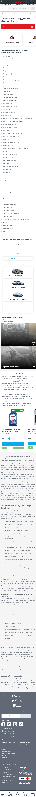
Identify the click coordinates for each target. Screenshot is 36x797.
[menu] (3, 794)
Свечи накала (7, 187)
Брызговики (7, 68)
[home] (2, 13)
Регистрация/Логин (24, 745)
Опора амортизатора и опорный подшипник (17, 118)
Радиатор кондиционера (11, 154)
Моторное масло (8, 115)
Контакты (4, 778)
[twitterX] (21, 724)
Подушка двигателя (9, 124)
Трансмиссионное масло (11, 214)
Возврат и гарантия (7, 760)
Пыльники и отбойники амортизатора (15, 148)
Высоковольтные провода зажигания (15, 80)
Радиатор (6, 151)
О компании (5, 772)
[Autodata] (25, 783)
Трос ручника (7, 217)
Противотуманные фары (11, 136)
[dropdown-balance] (33, 794)
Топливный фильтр (9, 205)
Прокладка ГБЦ (8, 130)
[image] (13, 417)
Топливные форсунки (10, 199)
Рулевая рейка (8, 169)
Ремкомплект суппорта (10, 166)
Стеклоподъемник (9, 190)
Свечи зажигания (8, 184)
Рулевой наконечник (10, 175)
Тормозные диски (9, 208)
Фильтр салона (8, 225)
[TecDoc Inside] (25, 773)
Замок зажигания (8, 95)
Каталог (3, 745)
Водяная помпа (8, 71)
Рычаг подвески (8, 178)
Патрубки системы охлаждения (13, 121)
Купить (13, 444)
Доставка (4, 757)
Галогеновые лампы (9, 83)
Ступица (6, 196)
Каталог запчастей (10, 14)
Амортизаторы (8, 62)
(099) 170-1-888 (9, 734)
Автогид (3, 785)
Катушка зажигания (9, 101)
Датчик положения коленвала (12, 86)
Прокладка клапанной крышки (13, 133)
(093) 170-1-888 (9, 736)
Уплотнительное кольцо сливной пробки (16, 219)
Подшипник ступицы (10, 127)
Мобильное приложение (8, 764)
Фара (5, 222)
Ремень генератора (9, 160)
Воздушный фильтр (9, 74)
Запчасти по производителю (6, 750)
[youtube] (15, 724)
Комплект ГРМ (7, 103)
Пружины (6, 139)
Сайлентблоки (7, 181)
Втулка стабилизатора (10, 77)
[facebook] (3, 724)
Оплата (3, 755)
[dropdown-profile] (17, 794)
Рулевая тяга (7, 172)
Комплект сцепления (10, 106)
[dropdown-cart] (25, 794)
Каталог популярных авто (8, 747)
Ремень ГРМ (7, 163)
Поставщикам (5, 782)
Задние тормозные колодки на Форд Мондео (14, 667)
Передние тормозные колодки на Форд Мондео (15, 669)
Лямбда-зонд (7, 109)
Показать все (15, 258)
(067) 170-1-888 (9, 731)
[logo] (4, 8)
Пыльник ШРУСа (8, 145)
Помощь (4, 762)
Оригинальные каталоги (8, 753)
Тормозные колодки (9, 211)
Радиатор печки (8, 157)
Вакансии (4, 787)
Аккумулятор (7, 56)
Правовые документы (7, 780)
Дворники (6, 92)
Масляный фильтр (9, 112)
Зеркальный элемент (10, 98)
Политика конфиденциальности (9, 775)
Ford (18, 14)
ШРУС (5, 231)
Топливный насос (9, 202)
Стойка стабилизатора (10, 193)
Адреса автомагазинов (11, 739)
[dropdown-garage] (10, 794)
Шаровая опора (8, 228)
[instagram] (9, 724)
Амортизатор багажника (11, 59)
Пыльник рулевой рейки (11, 142)
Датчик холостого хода (10, 89)
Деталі (18, 2)
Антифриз (6, 65)
